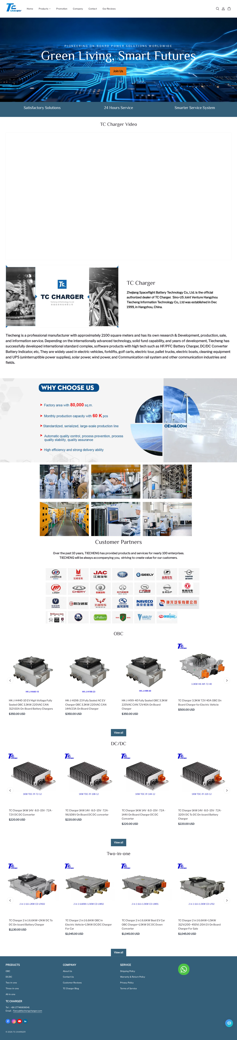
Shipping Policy (127, 971)
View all (118, 732)
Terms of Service (128, 988)
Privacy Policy (127, 982)
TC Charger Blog (71, 988)
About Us (67, 971)
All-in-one (10, 994)
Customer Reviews (72, 982)
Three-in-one (12, 988)
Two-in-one (11, 982)
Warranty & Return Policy (132, 976)
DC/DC (9, 976)
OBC (8, 971)
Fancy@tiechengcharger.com (27, 1010)
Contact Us (68, 976)
